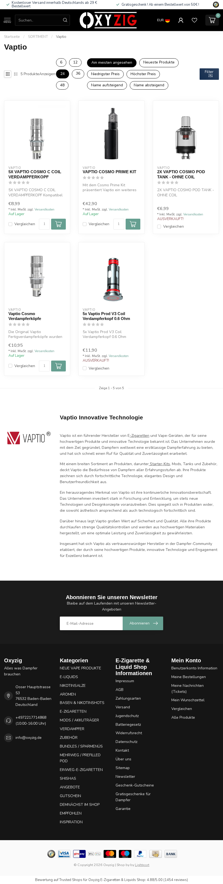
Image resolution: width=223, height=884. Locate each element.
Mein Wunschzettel (188, 700)
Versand (123, 707)
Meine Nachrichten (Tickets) (187, 688)
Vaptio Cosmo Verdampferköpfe (24, 316)
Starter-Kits (159, 464)
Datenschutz (126, 741)
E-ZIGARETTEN (73, 711)
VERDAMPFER (72, 728)
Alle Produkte (183, 717)
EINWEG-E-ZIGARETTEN (81, 769)
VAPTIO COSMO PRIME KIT (109, 171)
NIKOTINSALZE (73, 685)
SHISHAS (68, 778)
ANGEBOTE (70, 787)
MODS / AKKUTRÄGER (79, 720)
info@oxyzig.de (29, 737)
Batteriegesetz (128, 724)
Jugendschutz (127, 715)
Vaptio (61, 36)
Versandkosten (44, 210)
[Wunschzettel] (194, 20)
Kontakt (122, 750)
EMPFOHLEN (71, 813)
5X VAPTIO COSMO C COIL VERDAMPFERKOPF (34, 174)
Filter (209, 71)
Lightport (142, 864)
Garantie (123, 808)
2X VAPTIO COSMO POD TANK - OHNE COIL (181, 174)
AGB (119, 689)
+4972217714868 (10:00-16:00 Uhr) (31, 720)
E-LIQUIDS (69, 676)
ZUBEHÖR (69, 737)
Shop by (123, 864)
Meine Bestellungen (188, 676)
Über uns (123, 759)
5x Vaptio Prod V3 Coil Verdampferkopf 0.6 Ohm (106, 316)
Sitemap (123, 767)
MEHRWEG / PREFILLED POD (80, 758)
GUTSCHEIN (70, 795)
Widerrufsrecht (129, 733)
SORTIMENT (38, 36)
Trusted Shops (70, 879)
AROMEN (68, 694)
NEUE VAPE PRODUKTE (80, 668)
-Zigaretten (139, 435)
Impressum (125, 681)
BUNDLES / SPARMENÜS (81, 746)
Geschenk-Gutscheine (135, 785)
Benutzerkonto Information (194, 668)
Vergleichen (24, 224)
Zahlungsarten (128, 698)
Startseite (12, 36)
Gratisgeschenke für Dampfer (133, 797)
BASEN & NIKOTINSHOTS (82, 702)
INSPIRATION (71, 822)
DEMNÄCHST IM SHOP (80, 804)
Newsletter (125, 776)
